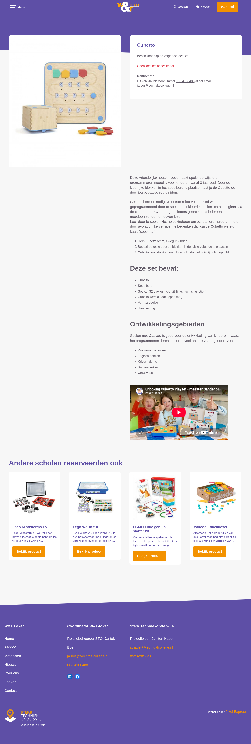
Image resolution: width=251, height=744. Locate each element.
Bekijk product (28, 551)
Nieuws (205, 6)
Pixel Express (236, 712)
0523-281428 (140, 656)
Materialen (13, 656)
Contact (11, 691)
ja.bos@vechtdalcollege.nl (155, 85)
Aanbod (227, 7)
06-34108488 (185, 81)
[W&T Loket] (128, 7)
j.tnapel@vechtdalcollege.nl (151, 647)
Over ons (12, 673)
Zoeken (10, 682)
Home (9, 638)
